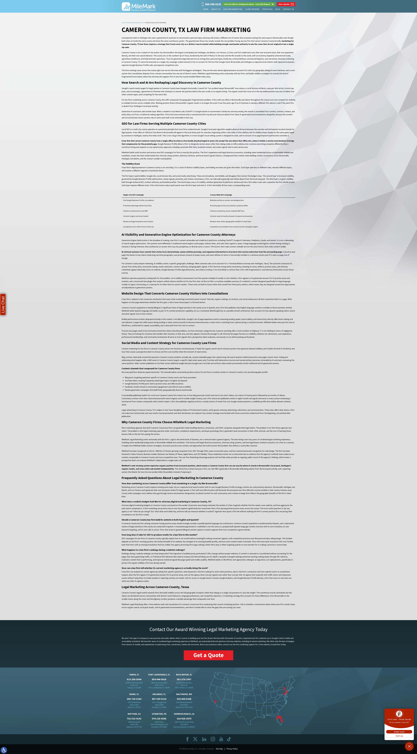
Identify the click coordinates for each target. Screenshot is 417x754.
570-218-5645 (159, 718)
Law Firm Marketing (232, 9)
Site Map (219, 748)
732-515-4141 (134, 718)
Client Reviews (252, 9)
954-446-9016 (159, 679)
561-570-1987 (184, 679)
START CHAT (399, 732)
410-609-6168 (184, 699)
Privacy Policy (232, 748)
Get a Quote (208, 655)
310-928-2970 (184, 718)
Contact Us (288, 9)
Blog (277, 9)
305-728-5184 (134, 699)
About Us (215, 9)
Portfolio (267, 9)
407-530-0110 (159, 699)
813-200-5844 (134, 679)
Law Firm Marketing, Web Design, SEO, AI (133, 22)
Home (205, 9)
